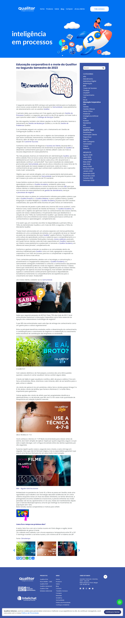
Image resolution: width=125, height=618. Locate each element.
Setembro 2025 (88, 180)
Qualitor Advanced (46, 586)
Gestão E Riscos (89, 109)
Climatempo (25, 538)
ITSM (84, 118)
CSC (84, 97)
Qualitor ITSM (44, 588)
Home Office (88, 111)
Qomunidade (57, 107)
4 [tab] (51, 554)
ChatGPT (86, 93)
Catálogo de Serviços (45, 117)
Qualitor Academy (41, 184)
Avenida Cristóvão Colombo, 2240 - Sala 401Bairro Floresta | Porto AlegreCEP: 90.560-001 (89, 581)
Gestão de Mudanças (36, 123)
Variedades (87, 144)
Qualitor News (88, 130)
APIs (84, 77)
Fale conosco (99, 9)
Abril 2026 (86, 164)
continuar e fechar (112, 612)
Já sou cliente (79, 9)
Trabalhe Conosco (62, 591)
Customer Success (31, 142)
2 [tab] (45, 554)
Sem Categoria (88, 142)
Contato (58, 588)
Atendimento (88, 79)
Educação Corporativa (92, 102)
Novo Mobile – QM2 (46, 581)
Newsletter (87, 123)
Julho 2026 (87, 157)
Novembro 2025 (89, 176)
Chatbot (86, 90)
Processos (87, 128)
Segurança (87, 137)
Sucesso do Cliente (53, 146)
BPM (84, 86)
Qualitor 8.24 (44, 579)
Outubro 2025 (88, 178)
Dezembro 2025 (89, 173)
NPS (84, 125)
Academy (59, 598)
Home (42, 9)
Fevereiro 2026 (88, 169)
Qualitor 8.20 (44, 584)
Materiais (59, 595)
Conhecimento (88, 95)
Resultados (87, 132)
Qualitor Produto (27, 199)
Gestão (86, 107)
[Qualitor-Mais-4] (46, 548)
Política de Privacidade (63, 602)
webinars (62, 239)
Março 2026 (87, 166)
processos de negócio (26, 192)
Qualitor (46, 109)
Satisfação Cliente (90, 135)
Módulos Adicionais (46, 591)
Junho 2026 (87, 159)
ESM (84, 104)
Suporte (86, 139)
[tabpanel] (62, 33)
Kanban (86, 121)
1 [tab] (62, 55)
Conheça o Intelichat (62, 605)
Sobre (57, 9)
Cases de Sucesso (90, 88)
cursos (56, 239)
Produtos (49, 9)
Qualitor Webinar (42, 199)
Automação (87, 83)
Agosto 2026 (87, 155)
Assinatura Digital (89, 81)
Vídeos (85, 146)
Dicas (85, 100)
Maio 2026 (87, 162)
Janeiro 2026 (88, 171)
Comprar (69, 9)
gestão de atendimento (53, 190)
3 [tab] (48, 554)
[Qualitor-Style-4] (25, 548)
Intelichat (86, 114)
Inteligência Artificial (90, 116)
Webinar (86, 148)
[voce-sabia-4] (67, 548)
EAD (65, 186)
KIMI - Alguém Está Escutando (27, 489)
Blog (62, 9)
